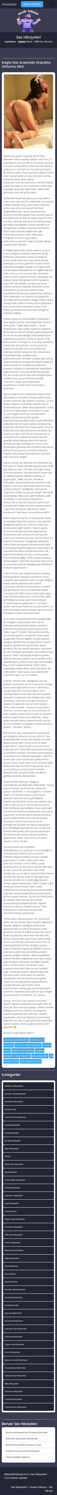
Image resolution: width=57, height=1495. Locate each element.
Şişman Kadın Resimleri (16, 1360)
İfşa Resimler (11, 1172)
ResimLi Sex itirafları (14, 1250)
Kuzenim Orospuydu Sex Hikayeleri (23, 1451)
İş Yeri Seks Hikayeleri (15, 1180)
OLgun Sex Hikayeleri (15, 1219)
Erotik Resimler (12, 1305)
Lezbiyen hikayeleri (14, 1195)
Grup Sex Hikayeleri (14, 1164)
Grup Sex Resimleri (14, 1321)
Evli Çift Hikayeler (13, 1140)
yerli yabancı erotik (30, 1061)
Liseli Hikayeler (12, 1203)
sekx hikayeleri (40, 1055)
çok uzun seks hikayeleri (28, 1045)
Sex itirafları (10, 1274)
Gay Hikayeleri (12, 1148)
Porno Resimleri (12, 1352)
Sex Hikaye (49, 1489)
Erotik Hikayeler (12, 1133)
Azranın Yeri (10, 1109)
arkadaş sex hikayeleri (16, 1039)
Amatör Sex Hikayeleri (15, 1093)
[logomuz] (28, 21)
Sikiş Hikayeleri (12, 1383)
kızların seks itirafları (23, 1050)
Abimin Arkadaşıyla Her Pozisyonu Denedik (26, 1432)
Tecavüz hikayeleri (14, 1391)
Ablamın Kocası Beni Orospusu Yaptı (23, 1445)
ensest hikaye (38, 1487)
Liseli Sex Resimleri (14, 1336)
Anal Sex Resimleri (13, 1297)
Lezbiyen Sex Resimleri (16, 1328)
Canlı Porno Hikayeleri (15, 1117)
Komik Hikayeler (12, 1187)
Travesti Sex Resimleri (15, 1368)
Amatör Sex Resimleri (15, 1289)
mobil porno (11, 1211)
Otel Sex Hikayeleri (14, 1234)
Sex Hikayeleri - (20, 1487)
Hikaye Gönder (32, 4)
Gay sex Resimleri (13, 1313)
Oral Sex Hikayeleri (14, 1227)
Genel (7, 1156)
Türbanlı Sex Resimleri (15, 1375)
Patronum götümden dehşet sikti (22, 1438)
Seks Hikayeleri (12, 1258)
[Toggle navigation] (51, 4)
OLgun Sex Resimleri (14, 1344)
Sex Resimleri (11, 1281)
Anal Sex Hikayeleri (14, 1101)
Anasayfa (9, 4)
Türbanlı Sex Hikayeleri (15, 1407)
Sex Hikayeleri (11, 1266)
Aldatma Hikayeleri (14, 1086)
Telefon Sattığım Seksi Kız (18, 1457)
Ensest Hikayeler (12, 1125)
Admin (22, 41)
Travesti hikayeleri (13, 1399)
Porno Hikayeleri (13, 1242)
